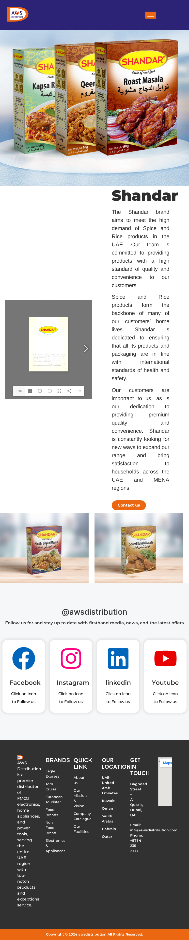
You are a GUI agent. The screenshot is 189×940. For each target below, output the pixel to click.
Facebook (25, 682)
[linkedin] (118, 660)
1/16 (19, 391)
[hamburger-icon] (150, 15)
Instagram (73, 682)
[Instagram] (71, 660)
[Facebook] (23, 660)
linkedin (118, 682)
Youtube (165, 682)
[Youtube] (165, 660)
